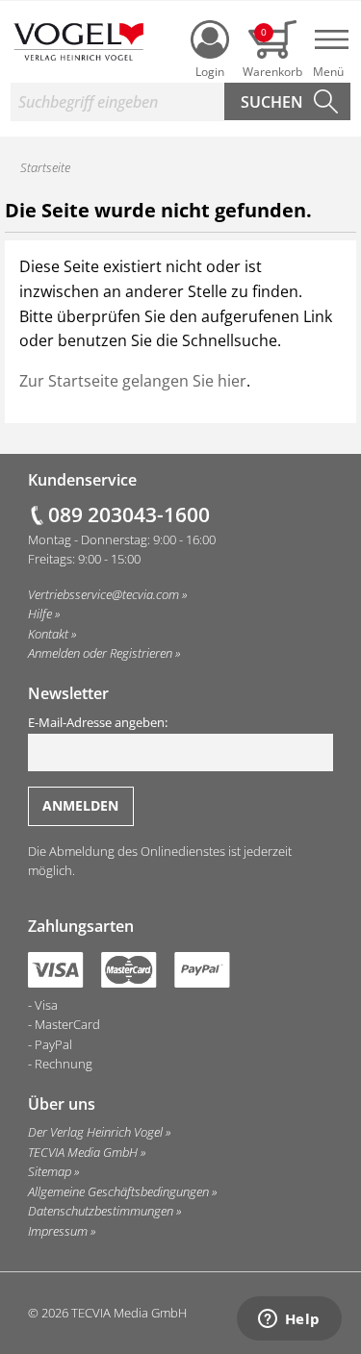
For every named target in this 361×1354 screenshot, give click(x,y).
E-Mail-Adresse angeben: (98, 722)
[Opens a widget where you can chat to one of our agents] (289, 1320)
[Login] (210, 39)
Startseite (45, 167)
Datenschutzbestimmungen (100, 1210)
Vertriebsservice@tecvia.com (103, 594)
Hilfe (40, 613)
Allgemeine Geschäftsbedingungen (118, 1191)
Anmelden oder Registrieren (100, 653)
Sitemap (49, 1171)
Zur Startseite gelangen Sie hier (132, 380)
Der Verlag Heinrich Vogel (95, 1132)
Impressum (58, 1231)
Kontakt (48, 633)
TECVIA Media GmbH (83, 1152)
